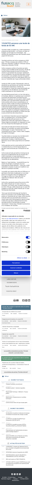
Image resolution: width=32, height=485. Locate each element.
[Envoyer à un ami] (17, 300)
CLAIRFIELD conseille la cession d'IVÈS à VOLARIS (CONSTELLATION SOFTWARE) (16, 425)
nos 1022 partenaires (12, 218)
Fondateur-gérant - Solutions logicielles (15, 388)
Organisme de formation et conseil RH (12, 319)
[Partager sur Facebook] (23, 300)
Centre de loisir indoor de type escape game (16, 402)
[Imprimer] (14, 300)
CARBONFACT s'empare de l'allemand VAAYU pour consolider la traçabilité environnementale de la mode (17, 448)
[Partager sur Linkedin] (29, 300)
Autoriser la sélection (16, 267)
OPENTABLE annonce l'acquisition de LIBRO (17, 452)
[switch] (28, 242)
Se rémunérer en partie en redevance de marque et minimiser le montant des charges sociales (18, 413)
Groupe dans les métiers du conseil (11, 312)
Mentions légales (6, 479)
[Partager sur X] (26, 300)
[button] (4, 15)
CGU (26, 477)
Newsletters (15, 480)
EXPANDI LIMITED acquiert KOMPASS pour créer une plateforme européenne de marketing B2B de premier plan (18, 463)
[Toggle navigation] (28, 4)
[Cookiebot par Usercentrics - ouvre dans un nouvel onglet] (23, 211)
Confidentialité (24, 479)
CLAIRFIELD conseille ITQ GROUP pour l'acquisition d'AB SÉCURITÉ (15, 419)
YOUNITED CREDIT (11, 291)
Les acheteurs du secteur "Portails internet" (16, 372)
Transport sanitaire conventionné (14, 384)
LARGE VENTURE (11, 279)
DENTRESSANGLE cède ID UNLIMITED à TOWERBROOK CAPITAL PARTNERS (16, 455)
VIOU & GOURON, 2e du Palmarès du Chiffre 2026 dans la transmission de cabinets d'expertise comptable (17, 437)
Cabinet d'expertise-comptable (10, 326)
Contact (20, 477)
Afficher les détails (22, 258)
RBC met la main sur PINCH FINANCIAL (15, 459)
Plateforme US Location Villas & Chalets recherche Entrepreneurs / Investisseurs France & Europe (15, 364)
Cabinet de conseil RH (8, 334)
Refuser (16, 273)
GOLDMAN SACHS (12, 282)
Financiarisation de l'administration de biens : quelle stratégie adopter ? (17, 431)
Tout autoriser (16, 262)
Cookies (15, 479)
